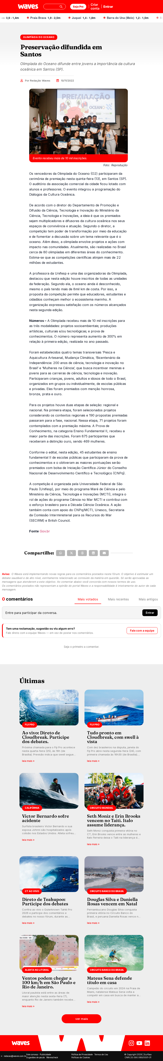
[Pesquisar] (61, 6)
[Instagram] (131, 1043)
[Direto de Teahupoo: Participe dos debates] (49, 891)
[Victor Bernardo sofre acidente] (49, 810)
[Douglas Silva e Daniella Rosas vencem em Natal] (114, 891)
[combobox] (54, 6)
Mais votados (88, 599)
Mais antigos (148, 599)
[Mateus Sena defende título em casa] (114, 972)
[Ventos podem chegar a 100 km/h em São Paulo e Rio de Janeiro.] (49, 972)
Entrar (108, 7)
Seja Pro (78, 6)
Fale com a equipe (142, 630)
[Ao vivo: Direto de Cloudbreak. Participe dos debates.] (49, 727)
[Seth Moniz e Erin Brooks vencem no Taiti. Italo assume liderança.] (114, 810)
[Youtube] (139, 1043)
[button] (60, 553)
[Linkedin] (147, 1043)
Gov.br (45, 531)
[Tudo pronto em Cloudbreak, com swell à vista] (114, 727)
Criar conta (95, 6)
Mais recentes (118, 599)
